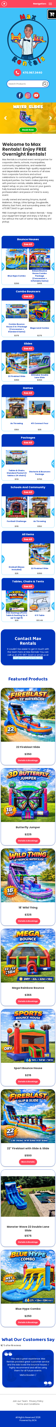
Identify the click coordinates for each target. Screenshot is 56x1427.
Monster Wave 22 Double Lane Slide (28, 1228)
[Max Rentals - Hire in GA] (28, 40)
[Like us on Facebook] (19, 95)
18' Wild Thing (28, 907)
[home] (4, 3)
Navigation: (39, 3)
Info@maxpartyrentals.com (27, 657)
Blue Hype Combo (28, 1309)
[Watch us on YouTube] (36, 95)
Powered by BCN (28, 1420)
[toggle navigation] (50, 3)
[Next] (50, 118)
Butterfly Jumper (28, 827)
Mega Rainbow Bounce (28, 988)
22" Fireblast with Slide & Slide (28, 1148)
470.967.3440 (32, 72)
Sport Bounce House (28, 1068)
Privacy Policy (36, 1401)
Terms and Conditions (28, 1404)
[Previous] (5, 118)
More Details (28, 1162)
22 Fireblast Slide (28, 747)
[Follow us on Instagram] (28, 95)
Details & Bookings (28, 760)
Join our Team (20, 1401)
